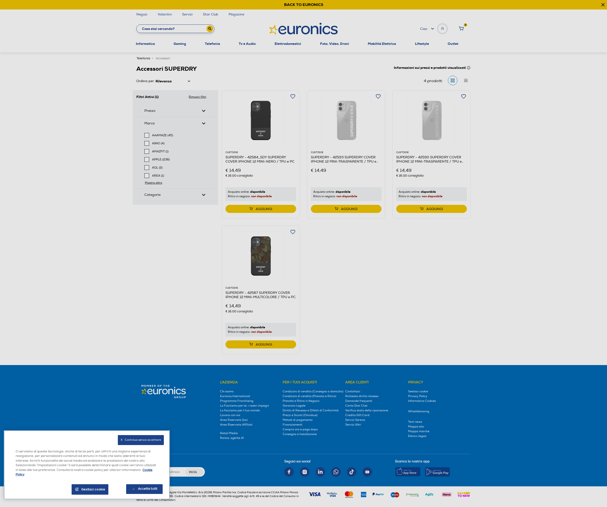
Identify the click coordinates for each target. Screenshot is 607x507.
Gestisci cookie (93, 489)
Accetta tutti (147, 489)
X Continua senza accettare (141, 440)
